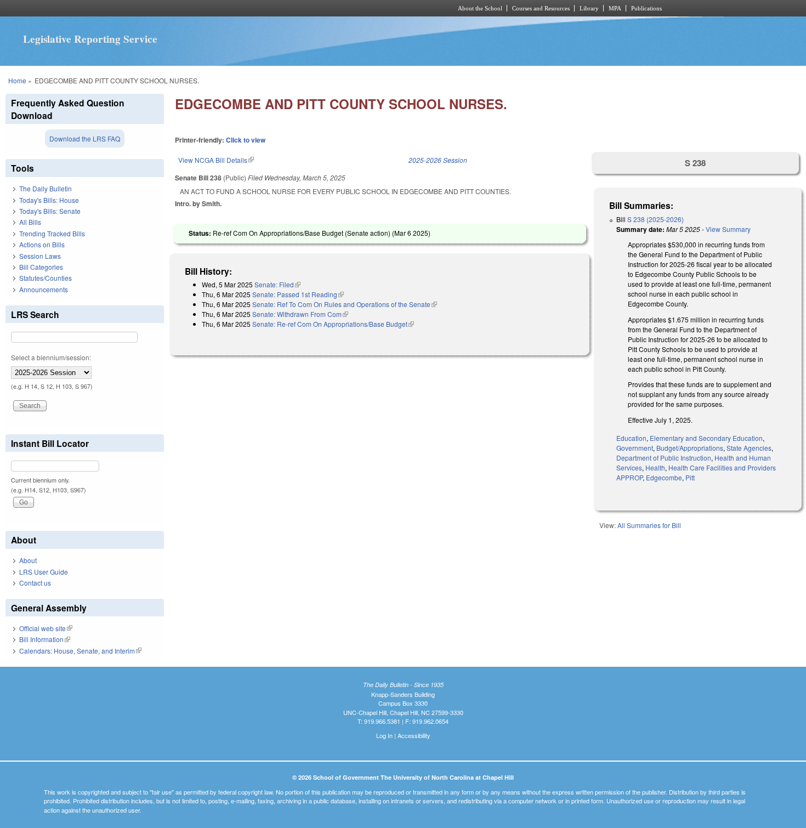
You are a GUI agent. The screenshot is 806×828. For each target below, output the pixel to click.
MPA (615, 8)
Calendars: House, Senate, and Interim (80, 650)
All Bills (30, 221)
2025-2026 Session (437, 160)
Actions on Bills (42, 244)
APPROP (629, 477)
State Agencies (748, 447)
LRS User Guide (43, 571)
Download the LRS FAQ (84, 138)
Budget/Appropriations (689, 447)
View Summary (728, 229)
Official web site (45, 628)
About (28, 560)
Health (655, 467)
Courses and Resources (541, 8)
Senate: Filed (277, 284)
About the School (480, 8)
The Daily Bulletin (45, 188)
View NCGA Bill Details (216, 160)
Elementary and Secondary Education (706, 438)
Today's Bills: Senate (50, 210)
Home (17, 80)
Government (634, 447)
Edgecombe (664, 477)
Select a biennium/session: (51, 357)
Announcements (43, 289)
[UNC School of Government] (258, 8)
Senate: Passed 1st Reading (298, 294)
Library (589, 8)
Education (631, 438)
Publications (646, 8)
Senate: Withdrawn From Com (300, 314)
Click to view (245, 140)
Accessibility (414, 735)
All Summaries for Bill (649, 525)
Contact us (35, 582)
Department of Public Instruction (663, 457)
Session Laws (40, 255)
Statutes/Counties (45, 277)
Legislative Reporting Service (90, 39)
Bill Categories (41, 266)
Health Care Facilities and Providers (722, 467)
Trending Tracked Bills (52, 233)
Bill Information (44, 639)
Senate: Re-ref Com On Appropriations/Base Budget (333, 323)
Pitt (690, 477)
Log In (384, 735)
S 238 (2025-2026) (655, 219)
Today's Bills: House (49, 200)
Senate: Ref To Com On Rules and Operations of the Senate (344, 304)
